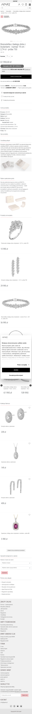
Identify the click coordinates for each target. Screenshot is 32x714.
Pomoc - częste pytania (6, 604)
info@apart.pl (3, 702)
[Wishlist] (23, 4)
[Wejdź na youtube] (17, 706)
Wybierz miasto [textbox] (6, 563)
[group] (11, 385)
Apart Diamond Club (7, 589)
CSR (1, 652)
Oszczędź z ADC (12, 66)
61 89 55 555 (16, 81)
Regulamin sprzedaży (7, 591)
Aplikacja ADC (4, 638)
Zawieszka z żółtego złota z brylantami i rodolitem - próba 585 (15, 533)
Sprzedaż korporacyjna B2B (7, 657)
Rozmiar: (2, 56)
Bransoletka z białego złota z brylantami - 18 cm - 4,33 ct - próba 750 (10, 388)
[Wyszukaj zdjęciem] (5, 16)
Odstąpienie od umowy (6, 617)
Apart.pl (2, 11)
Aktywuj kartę (3, 629)
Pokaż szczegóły (22, 364)
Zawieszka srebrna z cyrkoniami (8, 462)
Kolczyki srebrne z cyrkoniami (8, 426)
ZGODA (16, 370)
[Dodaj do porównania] (1, 100)
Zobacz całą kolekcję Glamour (16, 550)
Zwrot (2, 610)
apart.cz (2, 679)
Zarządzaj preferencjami (16, 375)
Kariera (2, 654)
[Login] (19, 4)
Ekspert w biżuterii (6, 582)
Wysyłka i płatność (5, 606)
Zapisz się (24, 695)
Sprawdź (4, 572)
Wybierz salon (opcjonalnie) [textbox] (9, 567)
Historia (2, 650)
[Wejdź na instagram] (14, 706)
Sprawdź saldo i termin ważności (9, 627)
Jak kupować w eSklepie (8, 584)
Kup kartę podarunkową (6, 624)
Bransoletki (8, 11)
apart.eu (2, 681)
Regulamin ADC (4, 640)
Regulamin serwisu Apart (6, 659)
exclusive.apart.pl (4, 675)
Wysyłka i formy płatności (8, 587)
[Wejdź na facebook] (11, 706)
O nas (2, 646)
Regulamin (3, 613)
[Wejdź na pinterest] (21, 706)
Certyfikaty (3, 615)
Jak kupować (3, 608)
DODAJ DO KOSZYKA (16, 76)
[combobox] (8, 56)
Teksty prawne (4, 665)
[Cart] (26, 5)
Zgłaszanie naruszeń (5, 667)
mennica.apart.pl (4, 673)
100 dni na (8, 87)
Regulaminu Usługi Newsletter (21, 691)
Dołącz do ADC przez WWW (7, 636)
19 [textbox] (7, 56)
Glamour (7, 118)
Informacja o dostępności (7, 663)
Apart (5, 116)
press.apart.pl (4, 677)
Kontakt (2, 619)
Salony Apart (3, 648)
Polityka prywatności (5, 661)
